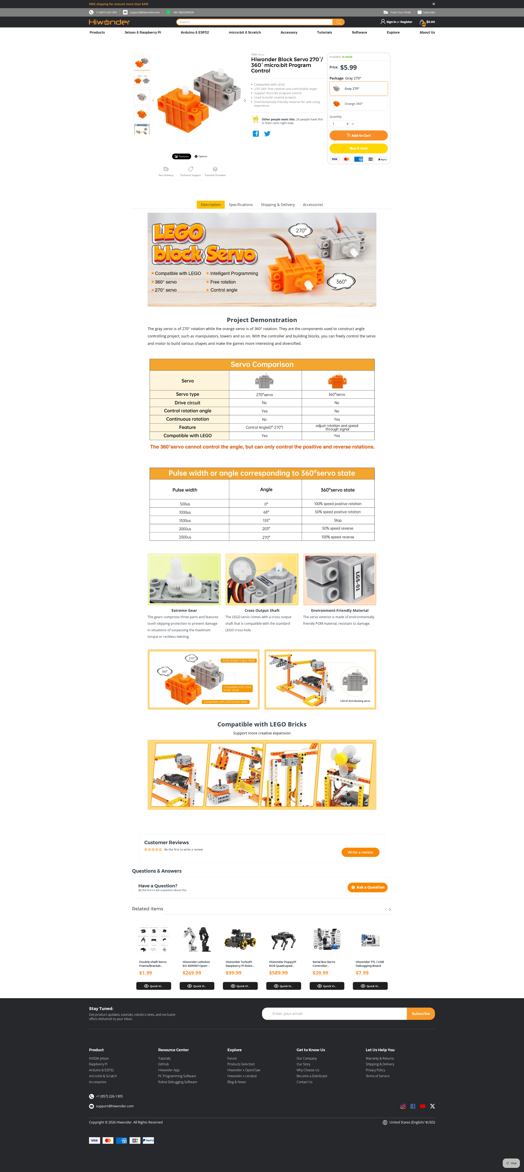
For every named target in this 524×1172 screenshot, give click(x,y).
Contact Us (304, 1082)
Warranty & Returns (380, 1058)
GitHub (163, 1064)
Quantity (335, 117)
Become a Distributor (312, 1076)
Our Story (303, 1064)
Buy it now (359, 148)
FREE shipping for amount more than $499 (118, 4)
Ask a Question (370, 887)
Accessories (97, 1082)
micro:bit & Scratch (103, 1076)
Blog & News (236, 1082)
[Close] (433, 4)
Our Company (307, 1058)
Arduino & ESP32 (101, 1070)
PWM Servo (257, 54)
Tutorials (164, 1058)
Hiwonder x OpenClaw (243, 1070)
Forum (232, 1058)
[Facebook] (256, 133)
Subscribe (421, 1013)
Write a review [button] (360, 852)
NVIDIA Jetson (99, 1058)
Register (406, 22)
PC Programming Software (177, 1076)
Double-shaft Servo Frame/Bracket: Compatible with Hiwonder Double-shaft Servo (153, 964)
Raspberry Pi (98, 1064)
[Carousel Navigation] (388, 909)
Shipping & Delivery (380, 1064)
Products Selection (241, 1064)
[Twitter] (267, 133)
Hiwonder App (169, 1070)
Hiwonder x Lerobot (242, 1076)
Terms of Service (378, 1076)
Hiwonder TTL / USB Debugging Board (370, 964)
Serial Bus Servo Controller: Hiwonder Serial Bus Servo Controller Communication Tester (327, 964)
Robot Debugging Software (177, 1082)
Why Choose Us (308, 1070)
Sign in (391, 22)
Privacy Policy (375, 1070)
